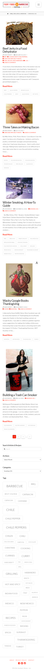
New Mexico (27, 603)
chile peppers (16, 527)
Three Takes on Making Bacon (21, 127)
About (12, 660)
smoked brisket (18, 250)
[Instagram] (25, 663)
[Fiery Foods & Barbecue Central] (16, 4)
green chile (28, 562)
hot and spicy (12, 584)
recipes (10, 617)
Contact (31, 660)
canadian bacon (30, 160)
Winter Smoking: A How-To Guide (19, 204)
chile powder (8, 94)
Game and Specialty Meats (12, 58)
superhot (21, 632)
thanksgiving (27, 339)
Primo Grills (7, 250)
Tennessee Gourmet (32, 250)
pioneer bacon (8, 164)
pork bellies (19, 164)
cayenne (22, 501)
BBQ (5, 238)
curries (10, 555)
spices (8, 632)
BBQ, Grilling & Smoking (18, 13)
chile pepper (12, 518)
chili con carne (9, 541)
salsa (24, 616)
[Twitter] (22, 663)
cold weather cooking (10, 246)
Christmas (10, 548)
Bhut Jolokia (11, 494)
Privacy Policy (21, 660)
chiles (9, 536)
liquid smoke (25, 94)
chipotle (20, 542)
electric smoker (20, 425)
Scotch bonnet (26, 621)
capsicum (9, 500)
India (28, 588)
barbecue (14, 486)
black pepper (14, 90)
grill (19, 567)
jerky (16, 94)
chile (10, 510)
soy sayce (35, 94)
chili (22, 536)
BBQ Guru (12, 238)
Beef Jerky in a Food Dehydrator (15, 50)
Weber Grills (7, 253)
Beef (5, 57)
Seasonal (13, 309)
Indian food (11, 593)
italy (25, 593)
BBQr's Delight (23, 238)
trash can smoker (9, 429)
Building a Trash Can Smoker (20, 395)
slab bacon (29, 164)
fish (19, 562)
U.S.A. (26, 60)
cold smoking (8, 425)
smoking (6, 167)
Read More (7, 86)
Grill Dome (23, 246)
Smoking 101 (33, 209)
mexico (9, 603)
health (26, 578)
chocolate (32, 542)
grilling (32, 246)
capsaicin (27, 494)
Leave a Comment (10, 62)
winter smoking (19, 253)
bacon (6, 160)
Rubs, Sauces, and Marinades (13, 60)
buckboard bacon (16, 160)
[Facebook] (19, 663)
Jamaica (35, 597)
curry (26, 556)
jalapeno (35, 592)
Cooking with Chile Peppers (17, 57)
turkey (36, 339)
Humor (6, 309)
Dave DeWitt (9, 562)
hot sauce (29, 583)
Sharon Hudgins (9, 625)
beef (5, 90)
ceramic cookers (22, 242)
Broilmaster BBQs (9, 242)
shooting (6, 339)
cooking (25, 548)
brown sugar (25, 90)
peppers (24, 610)
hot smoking (31, 425)
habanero (30, 572)
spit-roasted (16, 339)
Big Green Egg (34, 238)
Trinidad (7, 646)
